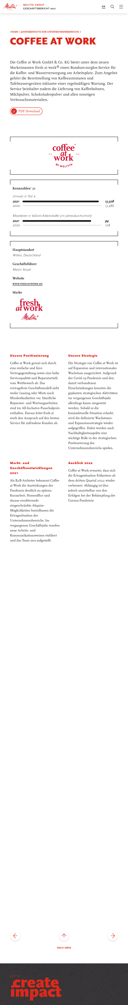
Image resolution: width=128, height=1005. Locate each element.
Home (14, 31)
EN (103, 6)
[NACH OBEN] (64, 936)
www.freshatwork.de (27, 283)
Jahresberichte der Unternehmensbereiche (50, 31)
